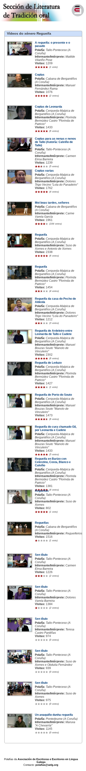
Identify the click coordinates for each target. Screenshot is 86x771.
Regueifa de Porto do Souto (53, 394)
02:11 (12, 203)
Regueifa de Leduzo (48, 362)
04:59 (12, 651)
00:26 (12, 459)
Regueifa (44, 33)
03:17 (12, 619)
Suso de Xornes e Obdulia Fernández (55, 663)
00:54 (12, 587)
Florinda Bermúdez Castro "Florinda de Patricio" (55, 121)
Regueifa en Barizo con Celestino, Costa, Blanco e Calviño (53, 462)
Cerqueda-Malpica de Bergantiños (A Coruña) (54, 112)
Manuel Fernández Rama (55, 87)
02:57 (12, 331)
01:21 (12, 427)
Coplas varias (44, 170)
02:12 (12, 43)
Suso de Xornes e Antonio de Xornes (55, 247)
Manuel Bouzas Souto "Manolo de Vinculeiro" (55, 348)
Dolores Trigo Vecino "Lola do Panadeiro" (56, 183)
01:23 (12, 107)
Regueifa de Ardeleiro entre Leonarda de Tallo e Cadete (53, 332)
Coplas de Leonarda (48, 106)
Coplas (39, 74)
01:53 (12, 299)
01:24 (12, 267)
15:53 (12, 523)
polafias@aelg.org (46, 764)
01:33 (12, 139)
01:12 (12, 363)
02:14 (12, 171)
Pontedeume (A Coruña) (62, 719)
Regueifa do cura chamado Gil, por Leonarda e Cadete (55, 428)
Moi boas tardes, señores (52, 202)
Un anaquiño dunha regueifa (54, 714)
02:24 (12, 555)
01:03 (12, 395)
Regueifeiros (73, 533)
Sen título (41, 554)
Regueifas (42, 490)
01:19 (12, 683)
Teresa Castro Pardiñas (54, 631)
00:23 (12, 715)
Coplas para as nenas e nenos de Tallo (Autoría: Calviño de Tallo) (55, 142)
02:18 (12, 75)
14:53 (12, 235)
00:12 (12, 491)
